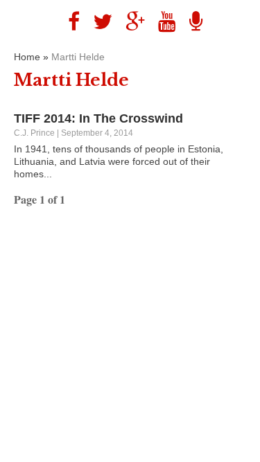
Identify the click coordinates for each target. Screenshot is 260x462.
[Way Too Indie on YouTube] (162, 21)
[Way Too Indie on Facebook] (69, 21)
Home (27, 56)
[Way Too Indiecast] (190, 21)
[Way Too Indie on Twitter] (97, 21)
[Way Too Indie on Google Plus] (130, 21)
